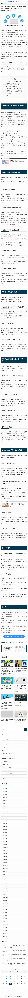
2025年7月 (5, 826)
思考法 (5, 778)
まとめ (6, 95)
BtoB (8, 642)
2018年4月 (5, 936)
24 (3, 983)
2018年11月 (5, 933)
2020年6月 (5, 912)
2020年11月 (5, 906)
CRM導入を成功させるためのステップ (14, 88)
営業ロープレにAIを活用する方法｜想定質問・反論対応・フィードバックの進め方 (13, 964)
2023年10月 (5, 868)
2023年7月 (5, 874)
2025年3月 (5, 838)
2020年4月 (5, 918)
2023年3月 (5, 886)
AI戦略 (5, 755)
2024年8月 (5, 853)
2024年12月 (5, 847)
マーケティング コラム (8, 776)
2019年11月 (5, 921)
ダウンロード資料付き (8, 767)
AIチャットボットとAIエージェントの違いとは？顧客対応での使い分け (14, 951)
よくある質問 (7, 93)
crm (14, 642)
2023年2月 (5, 888)
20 (14, 981)
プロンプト (6, 761)
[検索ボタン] (26, 1)
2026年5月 (5, 797)
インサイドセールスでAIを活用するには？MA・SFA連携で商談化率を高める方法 (14, 946)
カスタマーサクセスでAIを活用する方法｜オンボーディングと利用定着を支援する (14, 955)
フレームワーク (7, 773)
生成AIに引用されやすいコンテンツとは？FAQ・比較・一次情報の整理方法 (14, 959)
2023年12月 (5, 865)
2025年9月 (5, 820)
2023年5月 (5, 880)
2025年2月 (5, 841)
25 (6, 983)
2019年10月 (5, 924)
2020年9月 (5, 909)
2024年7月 (5, 856)
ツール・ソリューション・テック (11, 770)
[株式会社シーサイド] (14, 1)
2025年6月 (5, 829)
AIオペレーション (7, 753)
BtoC (11, 642)
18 (6, 981)
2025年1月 (5, 844)
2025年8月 (5, 823)
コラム (4, 10)
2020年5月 (5, 915)
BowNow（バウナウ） (8, 739)
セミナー (5, 764)
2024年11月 (5, 850)
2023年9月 (5, 871)
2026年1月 (5, 809)
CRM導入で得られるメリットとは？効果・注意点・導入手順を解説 (17, 162)
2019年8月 (5, 927)
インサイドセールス (19, 642)
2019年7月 (5, 930)
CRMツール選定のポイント (11, 86)
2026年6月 (5, 794)
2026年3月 (5, 803)
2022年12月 (5, 891)
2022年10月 (5, 897)
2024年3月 (5, 859)
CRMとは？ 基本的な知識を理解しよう (14, 81)
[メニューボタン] (1, 1)
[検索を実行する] (25, 729)
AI (5, 750)
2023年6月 (5, 877)
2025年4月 (5, 835)
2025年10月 (5, 818)
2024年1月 (5, 862)
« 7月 (2, 988)
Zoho (5, 741)
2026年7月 (5, 791)
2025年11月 (5, 815)
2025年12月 (5, 812)
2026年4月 (5, 800)
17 (3, 981)
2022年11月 (5, 894)
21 (17, 981)
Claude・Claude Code (9, 758)
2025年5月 (5, 832)
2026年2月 (5, 806)
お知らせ (6, 744)
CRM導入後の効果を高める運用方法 (13, 91)
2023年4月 (5, 883)
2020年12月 (5, 903)
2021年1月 (5, 900)
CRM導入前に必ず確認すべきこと (12, 84)
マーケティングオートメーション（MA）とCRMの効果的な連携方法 (17, 505)
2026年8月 (5, 788)
